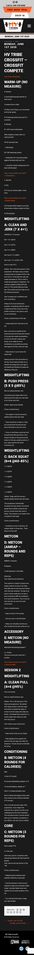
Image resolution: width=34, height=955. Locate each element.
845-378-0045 (19, 5)
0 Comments (8, 41)
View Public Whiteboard (12, 77)
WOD (16, 41)
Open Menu (29, 26)
